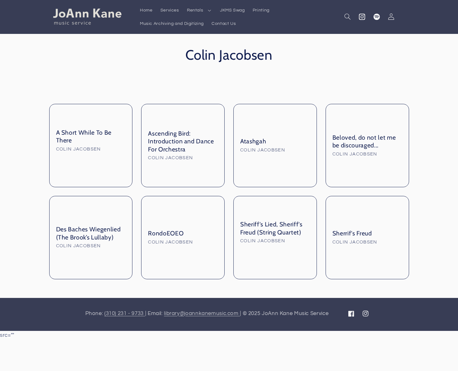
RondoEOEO (166, 233)
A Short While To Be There (84, 136)
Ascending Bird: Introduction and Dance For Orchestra (181, 141)
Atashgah (253, 141)
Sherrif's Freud (352, 233)
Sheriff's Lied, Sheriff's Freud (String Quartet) (271, 228)
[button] (199, 10)
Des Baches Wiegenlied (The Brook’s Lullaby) (88, 233)
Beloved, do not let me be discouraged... (364, 141)
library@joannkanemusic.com (202, 313)
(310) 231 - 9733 (124, 313)
